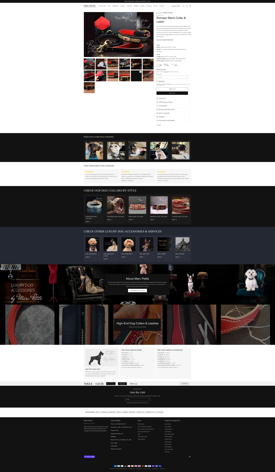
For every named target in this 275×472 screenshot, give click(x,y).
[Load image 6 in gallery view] (148, 64)
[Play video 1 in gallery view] (136, 75)
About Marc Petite (142, 436)
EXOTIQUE (104, 412)
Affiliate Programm (116, 449)
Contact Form (115, 430)
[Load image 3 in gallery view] (112, 64)
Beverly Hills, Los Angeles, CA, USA (121, 439)
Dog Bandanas (168, 429)
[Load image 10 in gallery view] (124, 75)
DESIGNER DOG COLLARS (137, 290)
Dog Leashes (168, 426)
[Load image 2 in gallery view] (101, 64)
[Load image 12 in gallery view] (89, 87)
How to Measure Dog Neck (144, 426)
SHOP (87, 221)
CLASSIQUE (159, 412)
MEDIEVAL (132, 412)
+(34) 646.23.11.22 (120, 424)
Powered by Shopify (123, 468)
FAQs (139, 434)
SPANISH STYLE (150, 412)
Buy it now (172, 93)
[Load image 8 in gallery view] (101, 75)
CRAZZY (119, 412)
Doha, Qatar (114, 443)
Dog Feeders (168, 431)
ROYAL (98, 412)
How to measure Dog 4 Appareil (146, 429)
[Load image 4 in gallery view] (124, 64)
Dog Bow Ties (168, 439)
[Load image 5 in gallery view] (136, 64)
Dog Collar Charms (169, 434)
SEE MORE (185, 383)
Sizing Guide (141, 424)
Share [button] (159, 125)
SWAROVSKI (111, 412)
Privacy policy (139, 468)
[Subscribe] (148, 399)
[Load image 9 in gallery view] (112, 75)
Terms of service (146, 468)
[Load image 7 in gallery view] (89, 75)
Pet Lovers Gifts (169, 449)
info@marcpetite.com (117, 433)
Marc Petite (116, 468)
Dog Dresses (168, 441)
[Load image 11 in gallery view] (148, 75)
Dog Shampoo (168, 446)
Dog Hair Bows (168, 436)
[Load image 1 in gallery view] (89, 64)
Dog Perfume (168, 444)
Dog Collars (168, 424)
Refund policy (132, 468)
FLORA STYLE (141, 412)
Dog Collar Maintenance (144, 431)
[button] (183, 6)
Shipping (166, 71)
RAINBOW (125, 412)
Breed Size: (159, 74)
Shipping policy (155, 468)
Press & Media (141, 439)
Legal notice (162, 468)
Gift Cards (167, 451)
